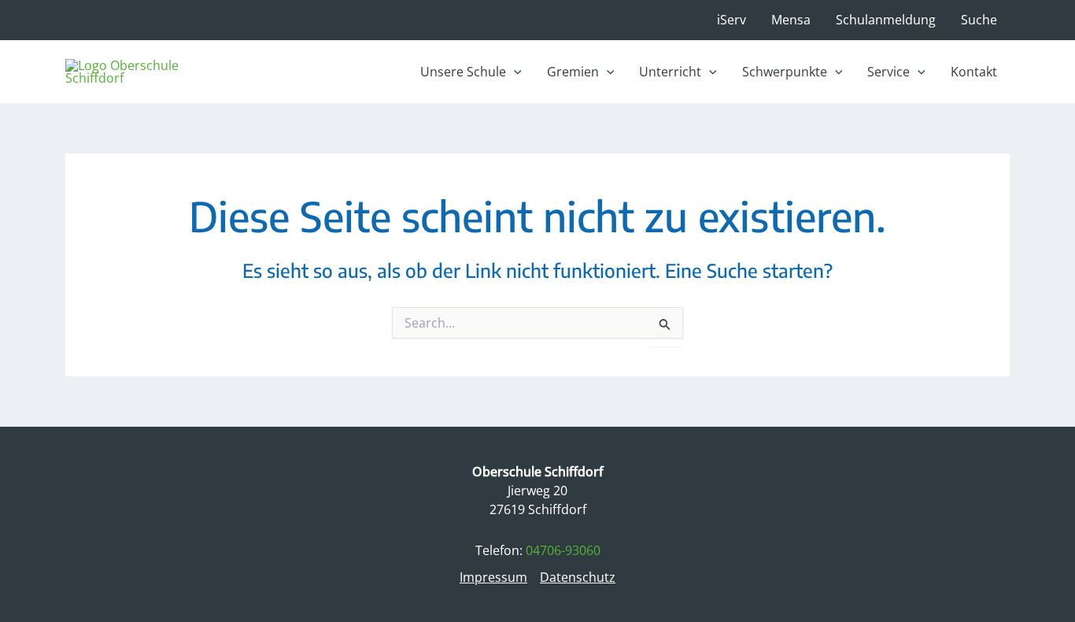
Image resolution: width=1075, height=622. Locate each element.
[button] (471, 71)
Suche (979, 19)
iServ (731, 19)
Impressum (493, 577)
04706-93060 (563, 550)
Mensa (791, 19)
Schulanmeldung (886, 19)
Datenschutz (577, 577)
